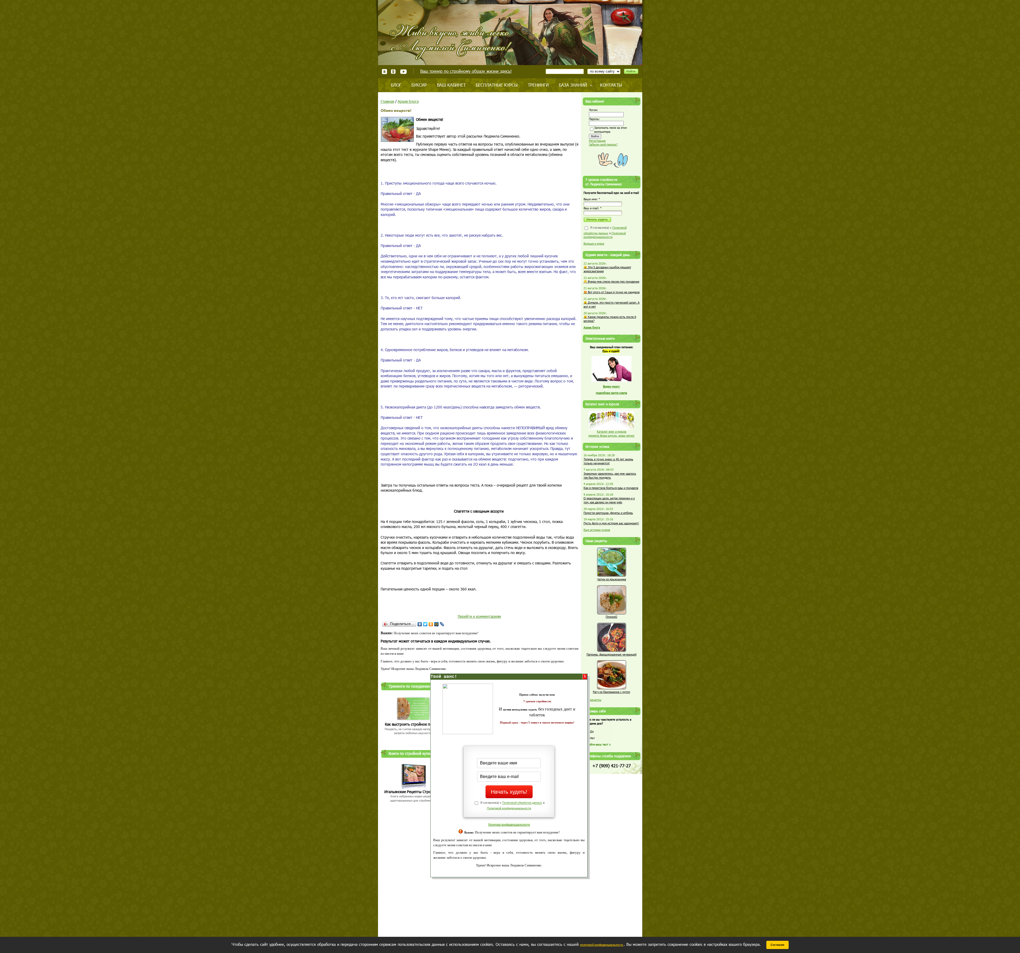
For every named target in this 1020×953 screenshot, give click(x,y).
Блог (396, 85)
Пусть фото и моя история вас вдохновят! (611, 523)
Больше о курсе (594, 243)
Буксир (419, 85)
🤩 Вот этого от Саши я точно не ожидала (612, 292)
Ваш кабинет (451, 85)
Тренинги (538, 85)
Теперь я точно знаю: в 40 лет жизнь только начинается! (608, 461)
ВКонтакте (384, 71)
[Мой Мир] (436, 624)
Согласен (777, 944)
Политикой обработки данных (522, 803)
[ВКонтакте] (420, 624)
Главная (387, 101)
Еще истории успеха (597, 529)
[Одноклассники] (431, 624)
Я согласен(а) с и (605, 232)
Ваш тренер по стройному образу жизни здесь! (466, 71)
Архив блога (408, 101)
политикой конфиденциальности (602, 944)
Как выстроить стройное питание (413, 724)
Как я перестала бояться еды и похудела (611, 488)
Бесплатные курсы (497, 85)
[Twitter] (425, 624)
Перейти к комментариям (479, 616)
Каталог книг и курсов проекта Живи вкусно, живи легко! (611, 433)
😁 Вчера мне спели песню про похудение (611, 281)
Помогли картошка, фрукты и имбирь (608, 512)
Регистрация (597, 140)
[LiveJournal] (442, 624)
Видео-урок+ (611, 386)
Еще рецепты (592, 699)
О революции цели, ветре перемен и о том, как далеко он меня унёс (609, 500)
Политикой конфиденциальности (509, 808)
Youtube (403, 71)
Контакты (611, 85)
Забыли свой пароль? (603, 144)
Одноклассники (393, 71)
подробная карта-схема (611, 392)
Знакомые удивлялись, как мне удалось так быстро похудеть (610, 475)
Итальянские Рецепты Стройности (413, 791)
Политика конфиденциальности (509, 824)
